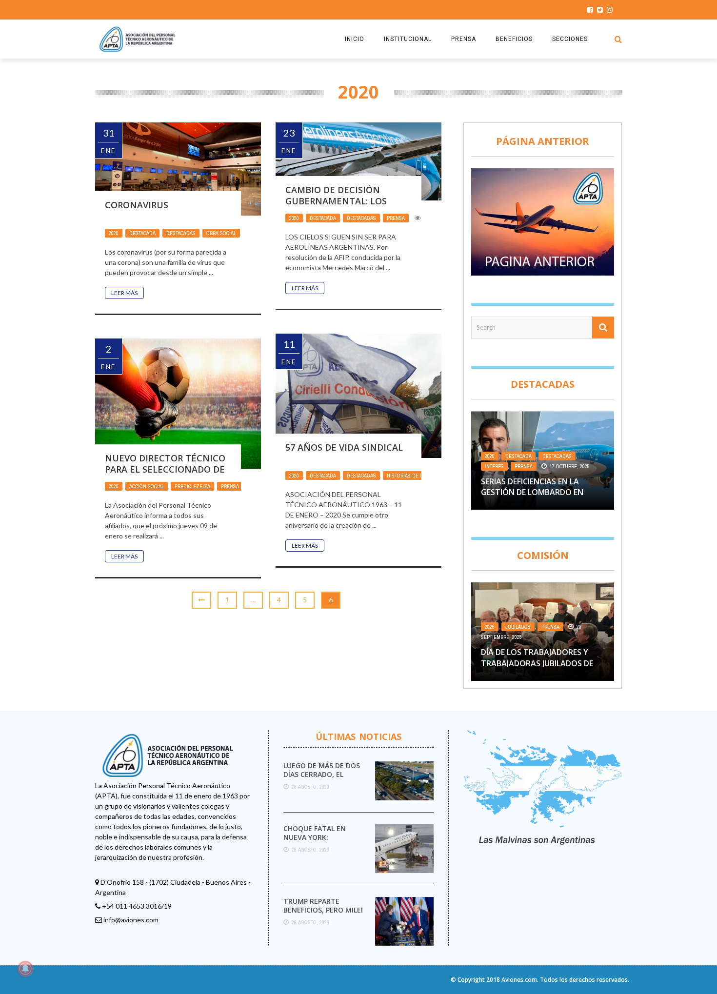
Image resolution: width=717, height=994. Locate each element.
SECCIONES (570, 39)
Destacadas (181, 233)
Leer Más (124, 293)
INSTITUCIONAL (408, 39)
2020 (114, 233)
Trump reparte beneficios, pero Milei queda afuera (323, 909)
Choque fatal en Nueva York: (314, 833)
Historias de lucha (411, 475)
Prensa (396, 218)
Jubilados (518, 626)
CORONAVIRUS (136, 205)
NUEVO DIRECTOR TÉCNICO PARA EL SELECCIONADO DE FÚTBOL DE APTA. (165, 469)
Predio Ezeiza (192, 486)
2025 (490, 456)
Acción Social (146, 486)
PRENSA (463, 39)
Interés (494, 466)
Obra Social (221, 233)
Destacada (142, 233)
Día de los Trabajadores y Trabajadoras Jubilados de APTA (537, 663)
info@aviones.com (131, 919)
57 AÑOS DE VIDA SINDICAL (344, 447)
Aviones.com (519, 979)
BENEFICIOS (514, 39)
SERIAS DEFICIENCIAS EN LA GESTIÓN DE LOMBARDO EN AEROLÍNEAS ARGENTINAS (532, 492)
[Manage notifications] (25, 968)
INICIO (354, 39)
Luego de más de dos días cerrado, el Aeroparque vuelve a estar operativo (322, 779)
